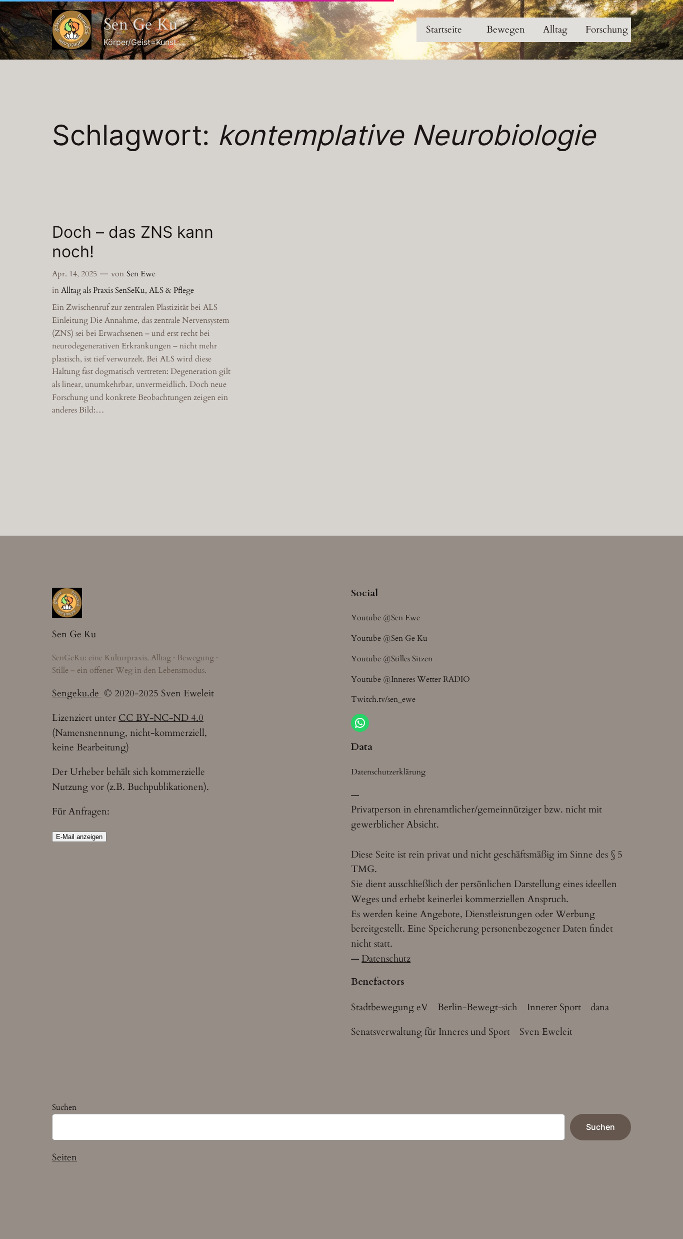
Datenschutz (386, 958)
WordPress (101, 1195)
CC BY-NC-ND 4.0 (161, 717)
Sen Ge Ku (141, 25)
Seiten (64, 1157)
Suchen (64, 1107)
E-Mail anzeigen (79, 837)
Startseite (444, 29)
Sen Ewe (141, 273)
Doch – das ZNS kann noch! (133, 242)
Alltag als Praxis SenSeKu (103, 290)
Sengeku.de (77, 693)
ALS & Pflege (171, 290)
